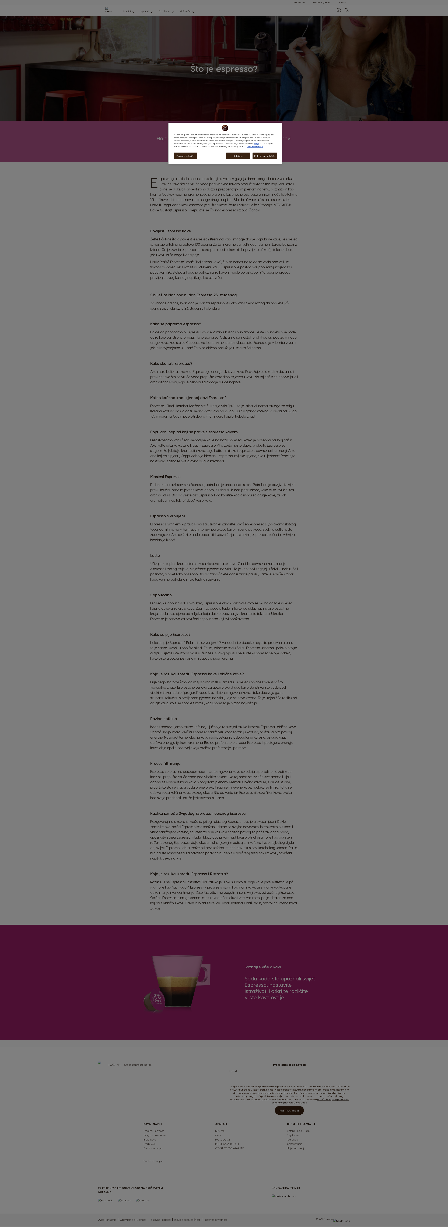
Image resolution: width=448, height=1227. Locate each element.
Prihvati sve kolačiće (264, 156)
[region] (225, 143)
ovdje (256, 143)
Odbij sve (238, 156)
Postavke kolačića (185, 156)
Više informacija (255, 146)
